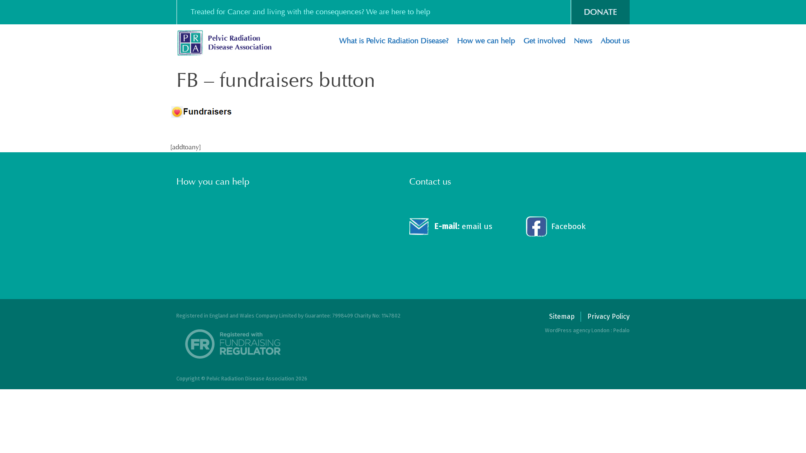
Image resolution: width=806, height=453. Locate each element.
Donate (600, 12)
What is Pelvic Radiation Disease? (394, 40)
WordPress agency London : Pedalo (587, 330)
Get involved (544, 40)
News (583, 40)
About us (615, 40)
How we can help (486, 40)
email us (463, 226)
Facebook (568, 226)
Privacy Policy (608, 316)
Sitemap (562, 316)
